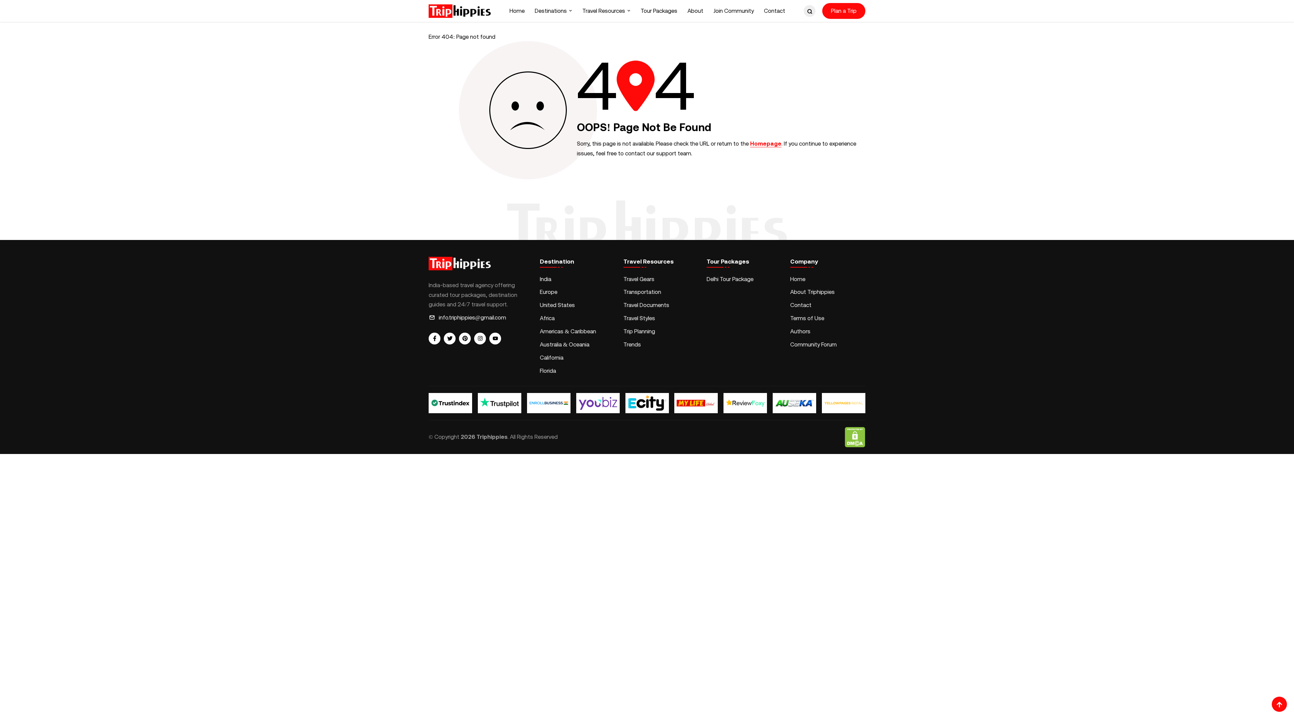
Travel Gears (638, 279)
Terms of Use (807, 318)
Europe (548, 292)
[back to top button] (1279, 704)
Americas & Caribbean (568, 331)
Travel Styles (639, 318)
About (695, 10)
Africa (547, 318)
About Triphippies (813, 292)
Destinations (551, 10)
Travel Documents (646, 305)
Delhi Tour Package (730, 279)
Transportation (642, 292)
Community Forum (813, 344)
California (551, 357)
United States (557, 305)
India (545, 279)
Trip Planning (639, 331)
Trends (632, 344)
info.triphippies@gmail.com (472, 317)
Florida (548, 370)
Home (517, 10)
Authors (800, 331)
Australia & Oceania (564, 344)
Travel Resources (603, 10)
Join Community (733, 10)
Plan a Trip (844, 10)
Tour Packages (659, 10)
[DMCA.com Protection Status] (855, 437)
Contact (774, 10)
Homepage (765, 143)
